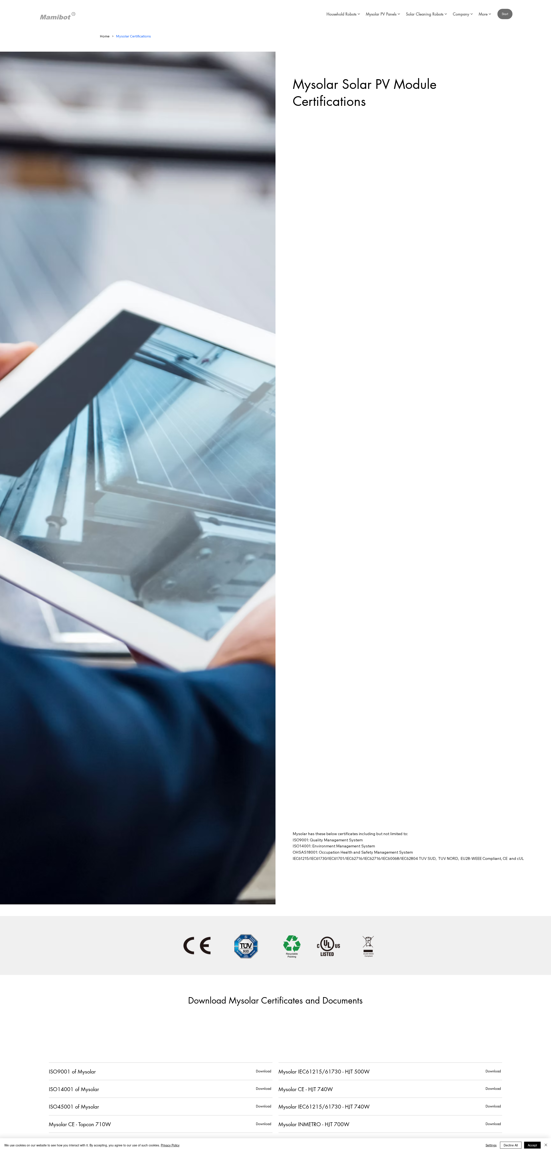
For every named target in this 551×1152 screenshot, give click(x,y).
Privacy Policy (170, 1145)
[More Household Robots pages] (359, 14)
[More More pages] (490, 14)
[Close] (545, 1145)
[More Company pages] (472, 14)
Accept (532, 1145)
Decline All (511, 1145)
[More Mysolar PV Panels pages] (399, 14)
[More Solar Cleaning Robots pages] (446, 14)
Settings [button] (491, 1145)
